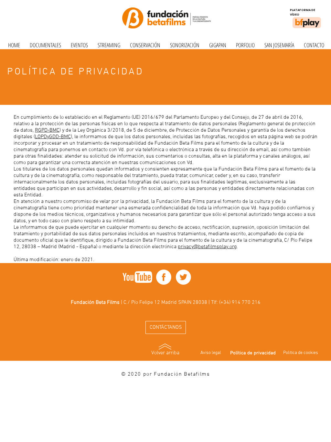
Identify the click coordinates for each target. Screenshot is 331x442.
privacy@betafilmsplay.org (207, 247)
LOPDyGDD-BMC (53, 137)
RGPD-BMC (47, 130)
